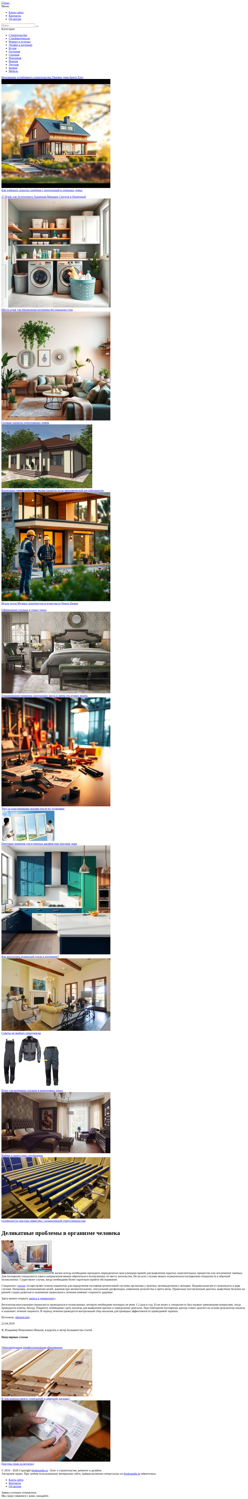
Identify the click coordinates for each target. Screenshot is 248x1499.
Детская (14, 64)
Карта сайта (16, 12)
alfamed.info (22, 1317)
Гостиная (14, 51)
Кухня (12, 48)
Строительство (18, 35)
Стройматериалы (19, 38)
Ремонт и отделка (20, 41)
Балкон (13, 67)
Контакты (15, 15)
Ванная (13, 61)
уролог (21, 1285)
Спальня (14, 54)
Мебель (13, 71)
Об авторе (15, 19)
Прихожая (15, 58)
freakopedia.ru (39, 1470)
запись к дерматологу (42, 1298)
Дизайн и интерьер (20, 44)
